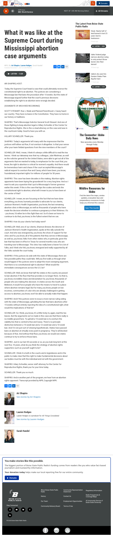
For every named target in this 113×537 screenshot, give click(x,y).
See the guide (92, 208)
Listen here (92, 149)
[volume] (13, 11)
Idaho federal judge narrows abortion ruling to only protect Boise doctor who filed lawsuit (99, 59)
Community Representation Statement (73, 491)
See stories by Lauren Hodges (30, 419)
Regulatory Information (94, 490)
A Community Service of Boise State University (94, 501)
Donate (104, 3)
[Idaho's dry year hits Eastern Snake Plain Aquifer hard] (82, 77)
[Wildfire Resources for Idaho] (92, 171)
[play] (6, 11)
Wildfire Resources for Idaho (92, 190)
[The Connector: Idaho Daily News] (92, 113)
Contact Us (67, 496)
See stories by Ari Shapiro (28, 397)
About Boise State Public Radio (49, 491)
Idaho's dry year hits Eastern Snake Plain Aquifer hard (98, 76)
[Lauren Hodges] (9, 417)
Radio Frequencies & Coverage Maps (93, 496)
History (43, 496)
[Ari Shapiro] (9, 398)
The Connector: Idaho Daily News (92, 136)
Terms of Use (68, 506)
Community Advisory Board (50, 506)
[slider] (16, 11)
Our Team (44, 501)
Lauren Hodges (26, 65)
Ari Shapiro (15, 65)
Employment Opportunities (72, 501)
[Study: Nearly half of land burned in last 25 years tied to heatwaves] (82, 34)
